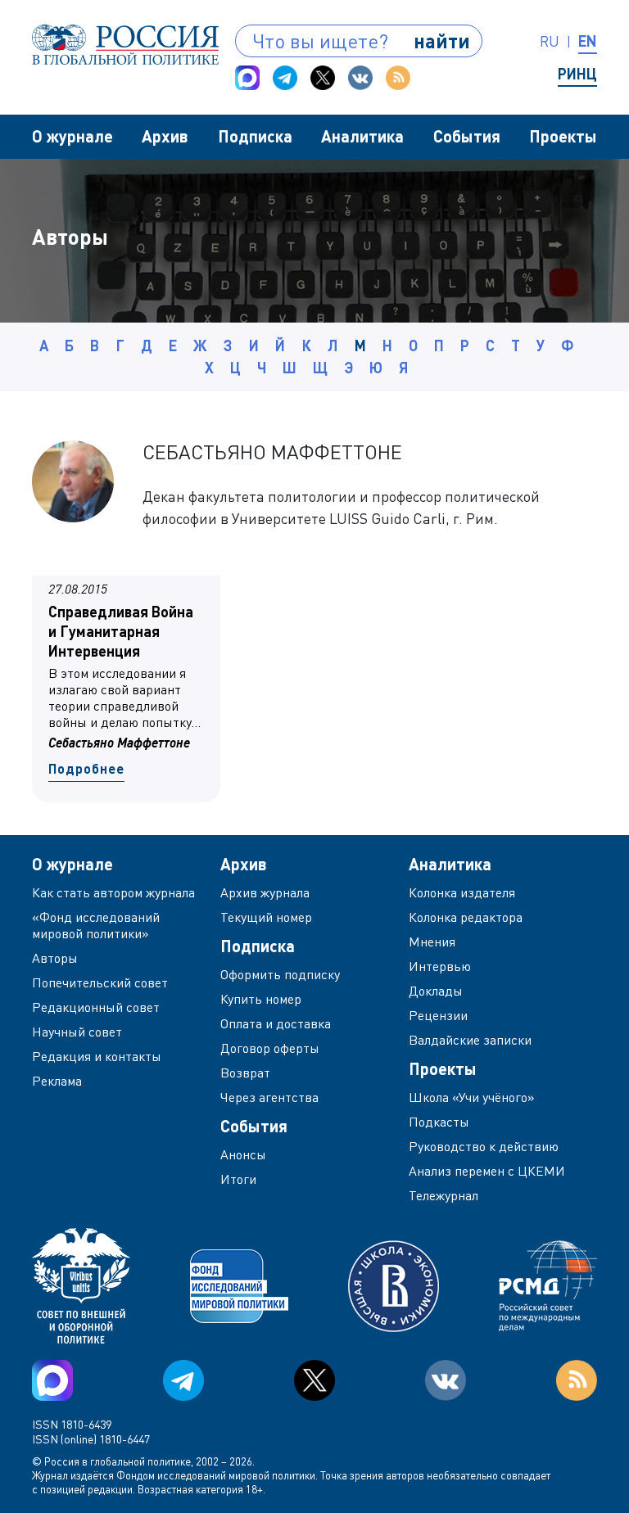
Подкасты (439, 1121)
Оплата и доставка (275, 1023)
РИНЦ (577, 74)
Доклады (436, 990)
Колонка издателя (462, 892)
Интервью (440, 966)
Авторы (55, 958)
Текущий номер (266, 917)
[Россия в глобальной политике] (125, 45)
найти (442, 40)
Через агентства (269, 1097)
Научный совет (77, 1031)
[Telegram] (285, 77)
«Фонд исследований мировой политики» (96, 925)
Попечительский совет (100, 982)
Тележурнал (443, 1195)
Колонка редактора (466, 917)
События (466, 136)
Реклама (57, 1081)
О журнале (72, 136)
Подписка (255, 136)
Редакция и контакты (96, 1056)
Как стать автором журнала (113, 892)
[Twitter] (322, 77)
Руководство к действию (484, 1146)
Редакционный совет (96, 1007)
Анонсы (243, 1154)
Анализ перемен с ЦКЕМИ (487, 1171)
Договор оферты (269, 1048)
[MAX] (247, 77)
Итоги (238, 1179)
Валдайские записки (470, 1040)
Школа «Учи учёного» (472, 1097)
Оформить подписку (280, 974)
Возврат (245, 1072)
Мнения (432, 941)
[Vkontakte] (360, 77)
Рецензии (438, 1015)
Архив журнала (265, 892)
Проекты (563, 136)
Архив (165, 136)
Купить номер (260, 999)
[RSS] (398, 77)
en (587, 41)
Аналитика (362, 136)
